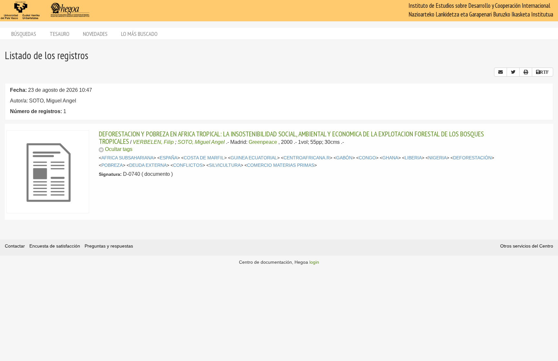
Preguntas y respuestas (109, 246)
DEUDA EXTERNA (148, 165)
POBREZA (112, 165)
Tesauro (59, 33)
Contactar (15, 246)
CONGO (367, 157)
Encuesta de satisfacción (54, 246)
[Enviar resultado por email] (500, 72)
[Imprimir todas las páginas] (525, 72)
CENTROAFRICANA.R (307, 157)
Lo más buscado (139, 33)
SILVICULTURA (225, 165)
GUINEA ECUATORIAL (254, 157)
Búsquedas (23, 33)
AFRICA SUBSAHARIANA (127, 157)
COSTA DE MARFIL (204, 157)
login (314, 262)
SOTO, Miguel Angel (201, 142)
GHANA (390, 157)
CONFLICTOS (187, 165)
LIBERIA (413, 157)
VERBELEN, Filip (153, 142)
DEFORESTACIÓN (472, 157)
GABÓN (344, 157)
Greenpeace (263, 142)
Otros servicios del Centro (526, 246)
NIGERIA (437, 157)
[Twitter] (513, 72)
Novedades (95, 33)
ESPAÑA (168, 157)
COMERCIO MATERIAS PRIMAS (280, 165)
